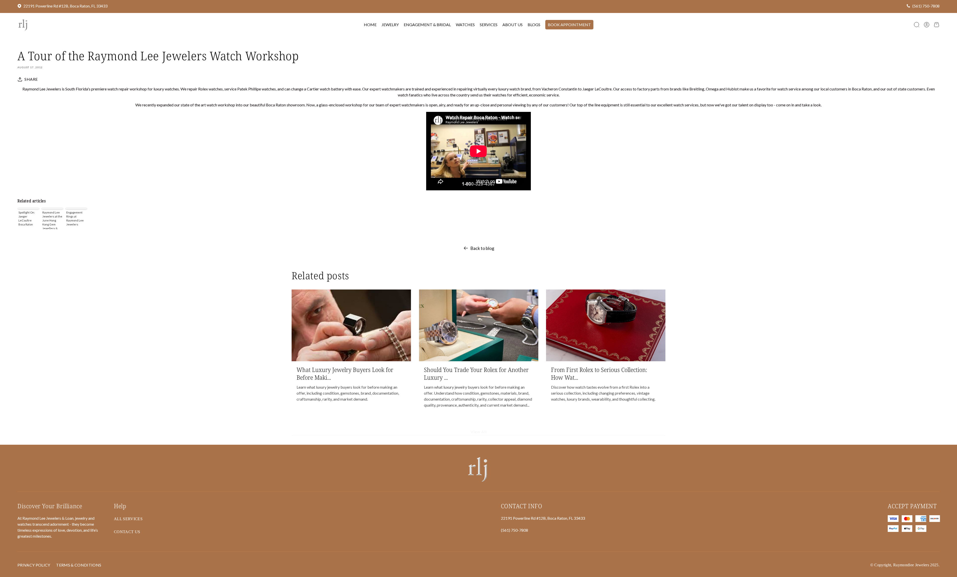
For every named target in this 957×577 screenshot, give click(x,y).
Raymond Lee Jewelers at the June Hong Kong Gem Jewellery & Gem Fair (52, 220)
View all (479, 432)
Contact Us (127, 532)
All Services (128, 519)
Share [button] (31, 79)
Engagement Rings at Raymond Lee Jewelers (75, 218)
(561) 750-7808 (926, 5)
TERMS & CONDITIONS (78, 565)
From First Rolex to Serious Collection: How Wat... (599, 373)
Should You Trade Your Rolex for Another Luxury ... (476, 373)
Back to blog (482, 248)
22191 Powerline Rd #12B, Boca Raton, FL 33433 (65, 5)
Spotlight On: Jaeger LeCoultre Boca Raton (26, 218)
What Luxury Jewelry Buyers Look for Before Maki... (345, 373)
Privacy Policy (33, 565)
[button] (917, 25)
